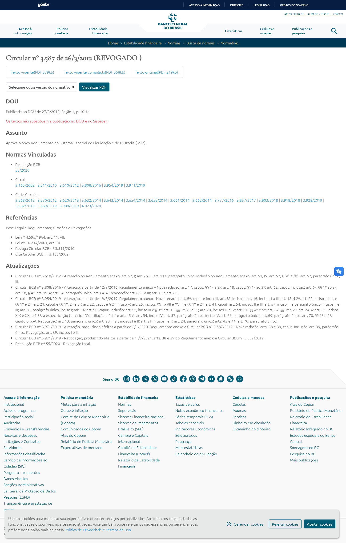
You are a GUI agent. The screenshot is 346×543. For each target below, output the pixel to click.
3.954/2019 (113, 185)
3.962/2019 (25, 205)
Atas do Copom (73, 435)
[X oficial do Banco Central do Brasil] (145, 378)
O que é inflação (74, 410)
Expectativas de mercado (81, 447)
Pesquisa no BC (302, 453)
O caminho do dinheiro (251, 428)
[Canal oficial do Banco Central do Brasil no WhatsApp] (154, 378)
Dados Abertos (16, 478)
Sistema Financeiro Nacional (141, 416)
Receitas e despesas (20, 435)
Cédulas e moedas (248, 397)
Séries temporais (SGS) (194, 416)
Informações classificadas (24, 453)
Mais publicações (304, 459)
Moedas (239, 410)
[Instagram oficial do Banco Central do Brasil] (126, 378)
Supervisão (127, 410)
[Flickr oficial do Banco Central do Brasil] (211, 378)
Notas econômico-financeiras (199, 410)
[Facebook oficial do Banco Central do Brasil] (183, 378)
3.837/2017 (246, 200)
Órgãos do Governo (294, 5)
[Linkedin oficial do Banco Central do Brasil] (136, 378)
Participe (236, 5)
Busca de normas (200, 42)
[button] (23, 31)
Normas (174, 42)
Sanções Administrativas (24, 484)
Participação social (19, 416)
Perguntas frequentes (22, 472)
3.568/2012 (25, 200)
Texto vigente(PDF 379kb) (32, 72)
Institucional (14, 404)
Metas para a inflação (78, 404)
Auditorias (12, 422)
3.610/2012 (69, 185)
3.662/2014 (202, 200)
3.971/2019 (135, 185)
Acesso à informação (22, 397)
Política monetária (77, 397)
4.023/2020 (91, 205)
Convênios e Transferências (26, 428)
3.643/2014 (113, 200)
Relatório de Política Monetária (86, 441)
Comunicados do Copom (81, 428)
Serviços (239, 416)
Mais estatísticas (189, 447)
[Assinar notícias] (220, 378)
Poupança (183, 441)
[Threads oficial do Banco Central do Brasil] (192, 378)
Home (113, 42)
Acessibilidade (294, 14)
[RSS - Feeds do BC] (230, 378)
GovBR (43, 5)
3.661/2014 (179, 200)
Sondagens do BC (304, 447)
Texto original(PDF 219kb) (156, 72)
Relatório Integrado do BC (311, 428)
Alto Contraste (318, 14)
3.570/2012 (47, 200)
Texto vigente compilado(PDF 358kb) (94, 72)
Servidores (12, 447)
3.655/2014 (157, 200)
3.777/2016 (224, 200)
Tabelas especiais (189, 422)
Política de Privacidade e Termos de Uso (97, 529)
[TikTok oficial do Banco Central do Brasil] (173, 378)
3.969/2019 (47, 205)
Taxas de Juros (187, 404)
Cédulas (239, 404)
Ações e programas (19, 410)
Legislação (262, 5)
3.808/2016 (91, 185)
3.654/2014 (135, 200)
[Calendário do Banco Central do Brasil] (239, 378)
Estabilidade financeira (143, 42)
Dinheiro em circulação (251, 422)
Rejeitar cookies (285, 524)
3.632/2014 (91, 200)
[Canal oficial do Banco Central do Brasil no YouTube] (164, 378)
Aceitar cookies (319, 524)
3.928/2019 (312, 200)
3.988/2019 (69, 205)
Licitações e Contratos (22, 441)
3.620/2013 (69, 200)
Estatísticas (185, 397)
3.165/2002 (25, 185)
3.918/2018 (290, 200)
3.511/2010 (47, 185)
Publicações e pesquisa (310, 397)
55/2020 (22, 170)
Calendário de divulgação (196, 453)
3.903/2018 (268, 200)
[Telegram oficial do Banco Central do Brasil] (201, 378)
